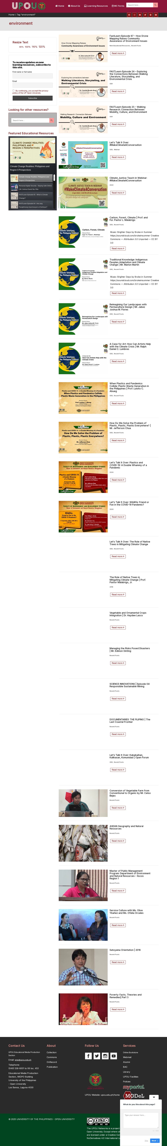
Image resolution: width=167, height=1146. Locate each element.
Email (15, 81)
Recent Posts (136, 46)
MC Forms (119, 6)
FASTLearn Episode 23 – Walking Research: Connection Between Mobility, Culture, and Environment (128, 109)
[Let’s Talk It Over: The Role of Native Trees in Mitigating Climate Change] (83, 554)
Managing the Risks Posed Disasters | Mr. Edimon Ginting (130, 649)
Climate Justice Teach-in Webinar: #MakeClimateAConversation (128, 179)
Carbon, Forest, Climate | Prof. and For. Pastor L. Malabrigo (129, 218)
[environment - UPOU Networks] (28, 6)
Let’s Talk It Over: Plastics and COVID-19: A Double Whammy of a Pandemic (128, 465)
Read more (117, 53)
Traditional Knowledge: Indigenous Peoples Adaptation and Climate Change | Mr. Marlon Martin (129, 262)
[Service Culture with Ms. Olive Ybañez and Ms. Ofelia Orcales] (83, 925)
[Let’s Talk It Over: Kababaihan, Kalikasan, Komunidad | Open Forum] (83, 767)
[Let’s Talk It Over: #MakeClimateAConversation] (83, 155)
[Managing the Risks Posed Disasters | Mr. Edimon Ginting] (83, 661)
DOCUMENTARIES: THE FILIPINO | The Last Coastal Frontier (130, 720)
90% (21, 47)
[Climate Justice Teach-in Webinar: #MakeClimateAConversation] (83, 192)
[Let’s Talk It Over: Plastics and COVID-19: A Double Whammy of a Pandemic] (83, 477)
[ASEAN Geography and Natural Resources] (83, 843)
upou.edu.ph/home (110, 1095)
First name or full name (22, 72)
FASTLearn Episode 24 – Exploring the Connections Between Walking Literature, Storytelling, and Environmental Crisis (129, 75)
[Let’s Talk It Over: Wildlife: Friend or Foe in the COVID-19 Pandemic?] (83, 516)
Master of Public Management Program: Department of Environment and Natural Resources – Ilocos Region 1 (130, 874)
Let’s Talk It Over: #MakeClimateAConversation (126, 143)
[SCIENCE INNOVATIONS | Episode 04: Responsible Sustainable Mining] (83, 696)
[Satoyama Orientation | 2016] (83, 967)
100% (28, 47)
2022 (111, 185)
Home (61, 6)
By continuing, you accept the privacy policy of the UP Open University (30, 92)
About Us (75, 6)
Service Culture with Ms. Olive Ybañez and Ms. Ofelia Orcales (127, 911)
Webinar (117, 149)
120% (42, 46)
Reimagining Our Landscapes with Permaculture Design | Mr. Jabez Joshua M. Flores (128, 307)
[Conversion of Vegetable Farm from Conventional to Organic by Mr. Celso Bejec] (83, 803)
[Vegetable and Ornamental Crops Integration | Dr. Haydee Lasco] (83, 625)
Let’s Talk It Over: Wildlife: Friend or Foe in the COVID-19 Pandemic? (129, 503)
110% (34, 46)
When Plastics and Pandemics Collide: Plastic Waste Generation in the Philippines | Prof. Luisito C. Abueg (129, 387)
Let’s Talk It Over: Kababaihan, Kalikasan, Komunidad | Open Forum (129, 756)
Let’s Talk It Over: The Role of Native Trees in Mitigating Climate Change (130, 543)
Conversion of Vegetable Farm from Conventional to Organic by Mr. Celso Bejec (130, 793)
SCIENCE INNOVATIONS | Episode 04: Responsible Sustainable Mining (130, 685)
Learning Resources (97, 6)
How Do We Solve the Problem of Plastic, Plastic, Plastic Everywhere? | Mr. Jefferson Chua (130, 426)
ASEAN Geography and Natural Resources (126, 827)
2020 (112, 472)
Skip (146, 1141)
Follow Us (92, 1046)
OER (111, 84)
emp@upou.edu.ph (23, 1060)
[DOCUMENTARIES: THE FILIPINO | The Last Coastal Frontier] (83, 732)
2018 (111, 587)
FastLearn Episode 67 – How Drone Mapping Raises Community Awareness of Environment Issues (129, 38)
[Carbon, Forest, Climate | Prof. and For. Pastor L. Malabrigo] (83, 232)
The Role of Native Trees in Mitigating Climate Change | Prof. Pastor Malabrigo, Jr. (128, 580)
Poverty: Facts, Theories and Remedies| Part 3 (126, 996)
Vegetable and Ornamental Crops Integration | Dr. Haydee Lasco (128, 614)
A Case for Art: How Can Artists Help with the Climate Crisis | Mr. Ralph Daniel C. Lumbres (130, 346)
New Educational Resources (120, 46)
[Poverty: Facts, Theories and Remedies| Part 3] (83, 1009)
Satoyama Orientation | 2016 (125, 950)
